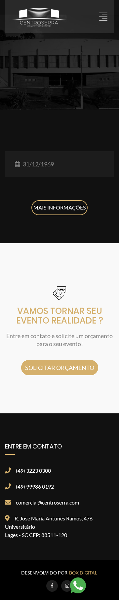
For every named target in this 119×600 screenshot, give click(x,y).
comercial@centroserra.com (47, 502)
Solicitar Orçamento (59, 367)
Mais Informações (59, 207)
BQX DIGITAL (83, 572)
